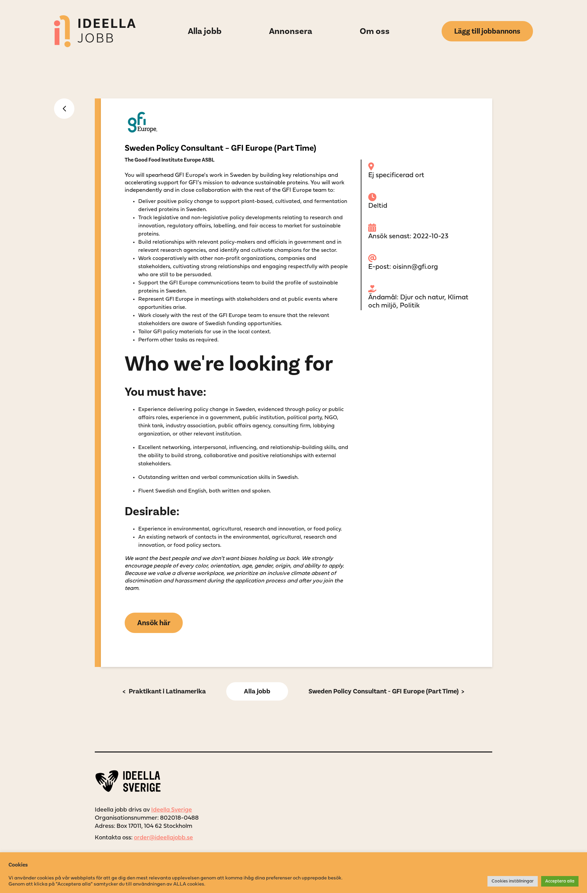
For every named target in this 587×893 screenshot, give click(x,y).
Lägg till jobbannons (487, 31)
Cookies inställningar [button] (513, 881)
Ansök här (153, 623)
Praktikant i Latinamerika (166, 691)
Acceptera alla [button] (559, 881)
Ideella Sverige (171, 810)
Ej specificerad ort (396, 175)
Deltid (377, 206)
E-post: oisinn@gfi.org (403, 267)
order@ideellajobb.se (163, 838)
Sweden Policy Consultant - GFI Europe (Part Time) (383, 691)
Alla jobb (257, 691)
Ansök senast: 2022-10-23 (408, 236)
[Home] (95, 31)
